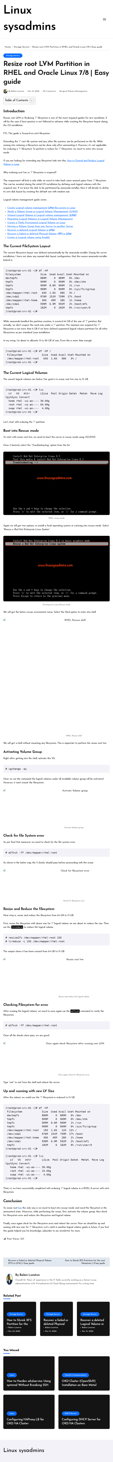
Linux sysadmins (23, 1450)
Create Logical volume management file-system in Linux (41, 208)
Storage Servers (13, 55)
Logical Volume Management (74, 91)
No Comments (49, 91)
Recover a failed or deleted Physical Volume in (39, 234)
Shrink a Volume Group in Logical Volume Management (42, 211)
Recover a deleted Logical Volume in (30, 230)
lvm (20, 1208)
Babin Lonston (30, 1275)
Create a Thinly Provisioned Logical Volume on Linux (36, 223)
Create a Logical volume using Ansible (28, 237)
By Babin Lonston (16, 91)
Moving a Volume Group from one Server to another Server (40, 226)
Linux (12, 1375)
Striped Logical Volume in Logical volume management (41, 215)
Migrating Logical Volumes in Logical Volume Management (40, 219)
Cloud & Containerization (75, 1375)
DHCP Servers (71, 1413)
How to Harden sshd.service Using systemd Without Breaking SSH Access (29, 1385)
